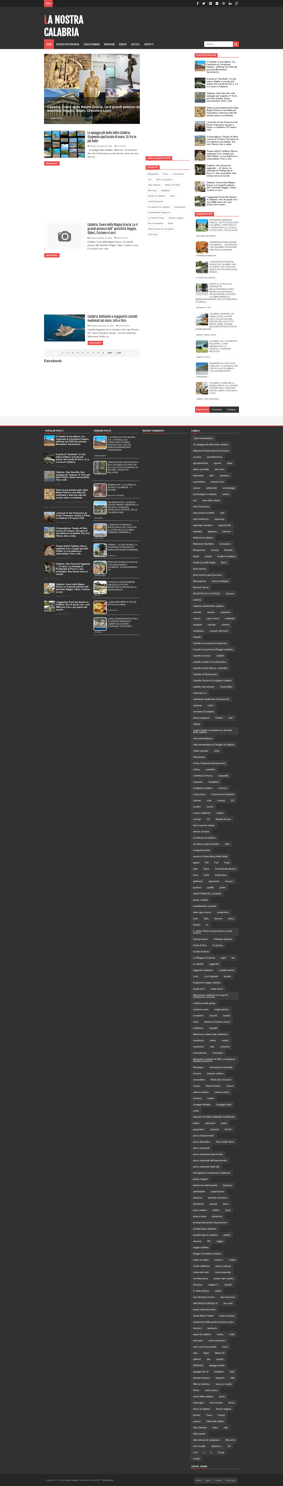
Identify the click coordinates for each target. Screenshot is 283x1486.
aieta (229, 463)
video (215, 1427)
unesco (197, 1421)
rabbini (226, 1235)
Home (49, 44)
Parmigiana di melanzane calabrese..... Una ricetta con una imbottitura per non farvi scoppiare (223, 246)
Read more (57, 118)
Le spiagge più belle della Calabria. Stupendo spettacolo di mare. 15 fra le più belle (111, 137)
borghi (123, 44)
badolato (165, 190)
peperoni (197, 1197)
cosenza (222, 788)
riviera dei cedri (201, 1272)
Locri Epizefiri (211, 976)
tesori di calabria (201, 1409)
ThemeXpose (107, 1480)
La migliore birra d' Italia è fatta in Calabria (122, 603)
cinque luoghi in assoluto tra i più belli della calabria (212, 731)
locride (227, 976)
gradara (197, 887)
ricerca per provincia (67, 44)
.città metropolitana (203, 438)
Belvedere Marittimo (203, 544)
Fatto (227, 862)
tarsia (222, 1396)
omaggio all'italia (201, 1104)
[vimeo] (210, 3)
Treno (209, 1415)
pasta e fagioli (200, 1179)
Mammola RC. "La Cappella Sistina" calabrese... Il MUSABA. (122, 487)
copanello (223, 775)
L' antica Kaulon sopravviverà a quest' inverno (212, 932)
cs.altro (197, 806)
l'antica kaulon (200, 939)
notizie (210, 1098)
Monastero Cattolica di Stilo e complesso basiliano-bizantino (214, 1060)
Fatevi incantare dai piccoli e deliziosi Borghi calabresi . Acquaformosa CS (123, 566)
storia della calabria (203, 1396)
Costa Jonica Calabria (222, 794)
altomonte (198, 475)
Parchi (228, 1129)
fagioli (196, 862)
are (195, 500)
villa (226, 1427)
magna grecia (221, 1009)
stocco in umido (224, 1384)
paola (224, 1123)
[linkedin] (230, 3)
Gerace (229, 881)
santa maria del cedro (204, 1309)
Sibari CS (220, 1353)
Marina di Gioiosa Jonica (217, 1021)
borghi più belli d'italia (204, 562)
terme (231, 1402)
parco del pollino (201, 1141)
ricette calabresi (201, 1266)
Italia (206, 918)
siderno (197, 1359)
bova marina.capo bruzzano (207, 575)
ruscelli (227, 1284)
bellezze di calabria (203, 537)
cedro (172, 196)
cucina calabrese (202, 813)
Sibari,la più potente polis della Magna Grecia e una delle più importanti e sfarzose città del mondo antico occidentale (222, 112)
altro (211, 475)
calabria (197, 599)
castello (220, 655)
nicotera (197, 1098)
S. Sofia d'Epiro (201, 1291)
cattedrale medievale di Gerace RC (211, 699)
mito (212, 1046)
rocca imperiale (155, 223)
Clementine (178, 174)
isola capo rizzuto (202, 912)
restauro (218, 1259)
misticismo (198, 1046)
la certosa (218, 945)
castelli (135, 44)
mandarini (198, 1015)
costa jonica (199, 794)
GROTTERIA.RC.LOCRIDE (207, 893)
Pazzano (227, 1185)
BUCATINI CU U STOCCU (206, 593)
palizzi (196, 1123)
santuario (212, 1328)
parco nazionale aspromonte (208, 1154)
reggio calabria (200, 1247)
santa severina (227, 1315)
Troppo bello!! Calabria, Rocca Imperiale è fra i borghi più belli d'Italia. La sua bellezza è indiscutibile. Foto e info (222, 155)
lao (233, 957)
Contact (218, 1480)
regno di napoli (200, 1259)
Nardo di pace (213, 1086)
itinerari (218, 918)
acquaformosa (214, 457)
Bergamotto (153, 174)
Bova (165, 174)
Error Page (230, 1480)
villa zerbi (152, 234)
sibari (170, 223)
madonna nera (200, 1009)
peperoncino (217, 1191)
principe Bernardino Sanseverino (210, 1222)
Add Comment (122, 238)
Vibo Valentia (154, 185)
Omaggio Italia (223, 1104)
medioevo (198, 1028)
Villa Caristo (199, 1433)
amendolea (199, 481)
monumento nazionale (221, 1067)
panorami (210, 1123)
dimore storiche (201, 831)
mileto (213, 1040)
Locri (195, 976)
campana (225, 612)
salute (218, 1291)
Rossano (197, 1284)
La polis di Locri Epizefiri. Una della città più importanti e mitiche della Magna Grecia (122, 586)
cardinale (230, 618)
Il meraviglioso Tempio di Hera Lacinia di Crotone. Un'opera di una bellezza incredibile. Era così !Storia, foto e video (222, 141)
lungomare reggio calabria (206, 982)
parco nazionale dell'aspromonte (210, 1160)
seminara (198, 1340)
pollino (216, 1210)
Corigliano (213, 782)
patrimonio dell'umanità (205, 1185)
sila (208, 1359)
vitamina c (216, 1446)
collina (196, 769)
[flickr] (217, 3)
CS (232, 800)
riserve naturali (223, 1266)
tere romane (216, 1402)
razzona (197, 1241)
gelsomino (214, 881)
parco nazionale (201, 1148)
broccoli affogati (220, 581)
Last (119, 353)
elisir (227, 844)
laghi (223, 957)
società (219, 1359)
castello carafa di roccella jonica (209, 662)
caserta (225, 624)
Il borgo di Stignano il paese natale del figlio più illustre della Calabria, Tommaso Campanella (122, 529)
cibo (231, 717)
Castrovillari (226, 686)
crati (209, 800)
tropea (221, 1415)
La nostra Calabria (70, 1480)
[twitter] (204, 3)
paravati (215, 1129)
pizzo (225, 1204)
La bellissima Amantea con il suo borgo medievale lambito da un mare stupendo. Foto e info (123, 623)
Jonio (231, 918)
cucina (210, 806)
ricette (232, 1259)
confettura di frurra (202, 775)
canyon (197, 618)
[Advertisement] (168, 102)
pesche (213, 1204)
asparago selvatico (203, 525)
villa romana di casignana (161, 229)
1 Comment (121, 146)
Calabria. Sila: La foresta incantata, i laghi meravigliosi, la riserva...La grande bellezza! (223, 346)
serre (225, 1346)
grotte (222, 887)
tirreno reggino (223, 1409)
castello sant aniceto (203, 686)
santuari (197, 1328)
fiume (206, 868)
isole (195, 918)
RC (209, 1241)
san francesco (227, 1297)
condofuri (210, 769)
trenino (196, 1415)
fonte (206, 875)
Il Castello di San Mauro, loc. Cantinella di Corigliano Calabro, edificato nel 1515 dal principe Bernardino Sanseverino (222, 67)
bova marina (199, 568)
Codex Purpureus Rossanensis (209, 763)
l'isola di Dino (200, 945)
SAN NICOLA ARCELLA (205, 1303)
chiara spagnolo (201, 717)
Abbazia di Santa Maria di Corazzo (211, 450)
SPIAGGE (198, 1365)
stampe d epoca (201, 1377)
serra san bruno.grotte (204, 1346)
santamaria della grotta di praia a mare (213, 1322)
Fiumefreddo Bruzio (225, 868)
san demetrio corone (204, 1297)
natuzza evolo (222, 1092)
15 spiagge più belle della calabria (210, 444)
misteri (225, 1040)
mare (195, 1021)
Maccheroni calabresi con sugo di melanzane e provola (210, 996)
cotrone (197, 800)
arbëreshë (211, 488)
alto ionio (152, 190)
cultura (220, 813)
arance (196, 488)
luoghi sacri (199, 988)
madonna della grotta (204, 1003)
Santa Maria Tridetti (203, 1315)
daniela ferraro (223, 819)
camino (211, 612)
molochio (224, 1046)
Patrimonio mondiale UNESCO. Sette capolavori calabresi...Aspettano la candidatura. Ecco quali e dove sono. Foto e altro (223, 225)
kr (207, 924)
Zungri (196, 1458)
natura (229, 1086)
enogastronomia (201, 850)
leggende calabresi (203, 970)
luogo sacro (217, 988)
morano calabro (176, 218)
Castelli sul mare (201, 655)
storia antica (211, 1390)
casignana (198, 630)
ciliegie (196, 724)
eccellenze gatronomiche (206, 844)
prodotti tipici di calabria (205, 1235)
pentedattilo (199, 1191)
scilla (231, 1334)
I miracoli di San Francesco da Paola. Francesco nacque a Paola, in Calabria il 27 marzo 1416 (222, 126)
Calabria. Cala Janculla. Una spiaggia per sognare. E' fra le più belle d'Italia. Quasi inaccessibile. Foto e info (222, 97)
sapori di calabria (202, 1334)
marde (226, 1015)
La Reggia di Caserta (204, 957)
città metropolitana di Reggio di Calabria (214, 744)
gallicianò (198, 881)
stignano (220, 1377)
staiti (232, 1371)
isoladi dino (223, 912)
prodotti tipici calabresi (204, 1228)
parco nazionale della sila (206, 1166)
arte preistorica (201, 519)
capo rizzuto (213, 618)
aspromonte (224, 525)
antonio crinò (217, 481)
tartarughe (198, 1402)
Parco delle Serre (225, 1141)
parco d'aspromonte (203, 1135)
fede (195, 868)
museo (196, 1086)
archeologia (229, 488)
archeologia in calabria (205, 494)
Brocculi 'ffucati (201, 587)
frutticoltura (179, 207)
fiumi (195, 875)
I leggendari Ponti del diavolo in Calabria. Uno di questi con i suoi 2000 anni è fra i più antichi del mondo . (222, 201)
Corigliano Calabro (202, 788)
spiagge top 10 (200, 1371)
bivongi (214, 550)
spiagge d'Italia (217, 1365)
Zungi (221, 1452)
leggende (214, 964)
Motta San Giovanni (221, 1079)
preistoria (217, 1216)
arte (222, 512)
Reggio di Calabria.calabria (207, 1253)
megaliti (213, 1028)
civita (216, 750)
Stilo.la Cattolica (164, 179)
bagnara (212, 531)
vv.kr (195, 1452)
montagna (109, 44)
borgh (196, 556)
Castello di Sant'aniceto (205, 674)
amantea (224, 475)
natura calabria (201, 1092)
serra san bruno (217, 1340)
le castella (198, 964)
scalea (220, 1334)
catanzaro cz (199, 693)
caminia (197, 612)
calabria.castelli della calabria (208, 606)
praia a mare (199, 1216)
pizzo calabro (200, 1210)
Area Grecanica (201, 506)
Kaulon (196, 924)
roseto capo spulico (224, 1278)
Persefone (198, 1204)
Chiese (219, 717)
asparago (219, 519)
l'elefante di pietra (223, 939)
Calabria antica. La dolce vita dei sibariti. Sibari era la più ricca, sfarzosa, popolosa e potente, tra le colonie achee (123, 507)
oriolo (196, 1110)
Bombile (228, 550)
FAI (206, 862)
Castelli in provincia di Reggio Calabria (213, 649)
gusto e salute (200, 900)
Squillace (219, 1371)
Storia (196, 1390)
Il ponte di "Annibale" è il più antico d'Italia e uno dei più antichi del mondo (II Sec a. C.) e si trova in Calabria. (222, 83)
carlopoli (197, 624)
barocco (227, 531)
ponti (227, 1210)
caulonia (197, 705)
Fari (149, 179)
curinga (197, 819)
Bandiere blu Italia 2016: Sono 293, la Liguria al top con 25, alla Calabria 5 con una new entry (223, 367)
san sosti (228, 1303)
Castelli (197, 637)
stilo (232, 1377)
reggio (220, 1241)
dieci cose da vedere (204, 825)
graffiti (210, 887)
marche (213, 1015)
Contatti (148, 44)
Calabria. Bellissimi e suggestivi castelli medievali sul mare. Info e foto (112, 318)
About (208, 1480)
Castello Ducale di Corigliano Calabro (212, 680)
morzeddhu (199, 1079)
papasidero (199, 1129)
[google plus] (237, 3)
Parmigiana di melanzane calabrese (211, 1173)
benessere (225, 544)
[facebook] (197, 3)
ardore (225, 494)
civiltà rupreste (155, 201)
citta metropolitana (202, 738)
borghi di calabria (156, 196)
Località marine (92, 44)
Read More (51, 163)
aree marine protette (203, 512)
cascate (212, 624)
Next (110, 353)
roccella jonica (200, 1278)
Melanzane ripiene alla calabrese (210, 1034)
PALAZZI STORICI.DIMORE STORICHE (214, 1117)
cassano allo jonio (219, 630)
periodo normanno (217, 1197)
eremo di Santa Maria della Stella (210, 856)
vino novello (199, 1446)
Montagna (198, 1067)
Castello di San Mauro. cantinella (210, 668)
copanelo (198, 782)
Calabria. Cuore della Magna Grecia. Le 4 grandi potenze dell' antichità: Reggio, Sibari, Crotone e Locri (95, 108)
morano (197, 1073)
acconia (197, 457)
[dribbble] (224, 3)
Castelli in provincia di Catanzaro (210, 643)
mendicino (198, 1040)
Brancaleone (199, 581)
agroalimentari (200, 463)
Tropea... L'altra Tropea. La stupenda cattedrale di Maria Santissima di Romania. (123, 547)
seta (195, 1353)
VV (229, 1446)
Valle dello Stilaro (215, 1421)
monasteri (218, 1053)
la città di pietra (156, 218)
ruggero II (213, 1284)
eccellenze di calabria (158, 207)
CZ (208, 819)
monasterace (200, 1053)
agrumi (217, 463)
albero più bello (172, 185)
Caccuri (230, 593)
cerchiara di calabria (203, 711)
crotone (221, 800)
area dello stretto (211, 500)
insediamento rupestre (159, 212)
